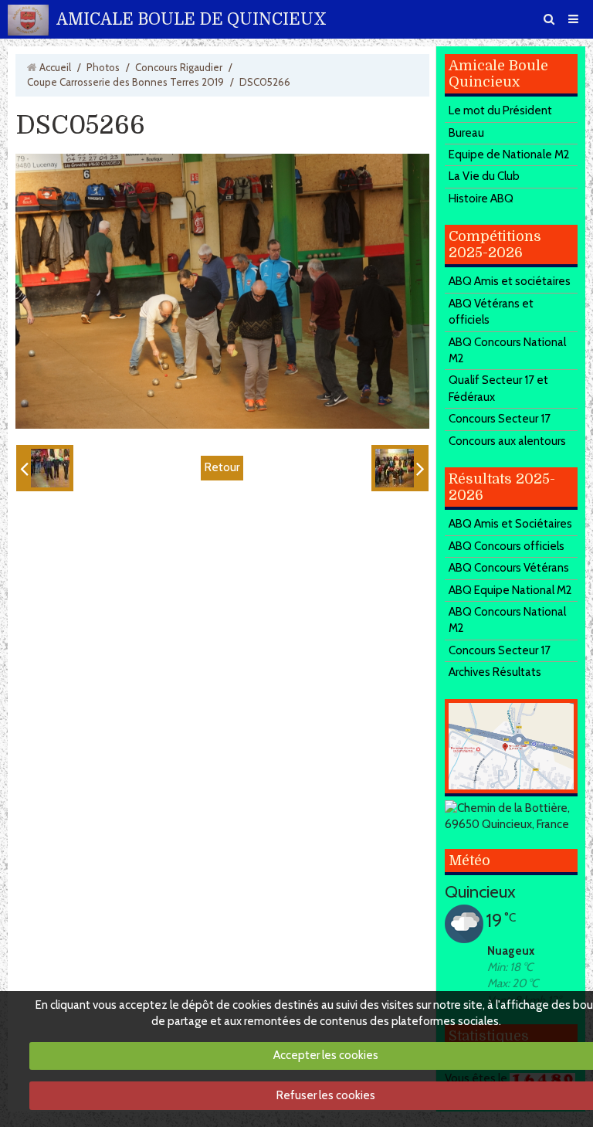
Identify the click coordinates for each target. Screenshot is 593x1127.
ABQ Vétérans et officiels (491, 312)
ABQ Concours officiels (506, 546)
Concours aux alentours (507, 441)
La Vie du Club (484, 176)
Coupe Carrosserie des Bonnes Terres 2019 (125, 82)
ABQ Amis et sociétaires (510, 281)
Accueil (55, 67)
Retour (222, 467)
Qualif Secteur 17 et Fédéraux (498, 388)
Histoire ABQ (481, 198)
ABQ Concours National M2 (507, 350)
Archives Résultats (495, 672)
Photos (103, 67)
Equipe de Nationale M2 (509, 154)
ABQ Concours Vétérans (509, 568)
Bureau (466, 133)
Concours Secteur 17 (500, 419)
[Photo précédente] (44, 468)
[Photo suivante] (400, 468)
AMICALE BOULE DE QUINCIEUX (191, 19)
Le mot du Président (500, 110)
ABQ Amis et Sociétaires (510, 524)
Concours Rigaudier (178, 67)
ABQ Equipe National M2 (510, 590)
